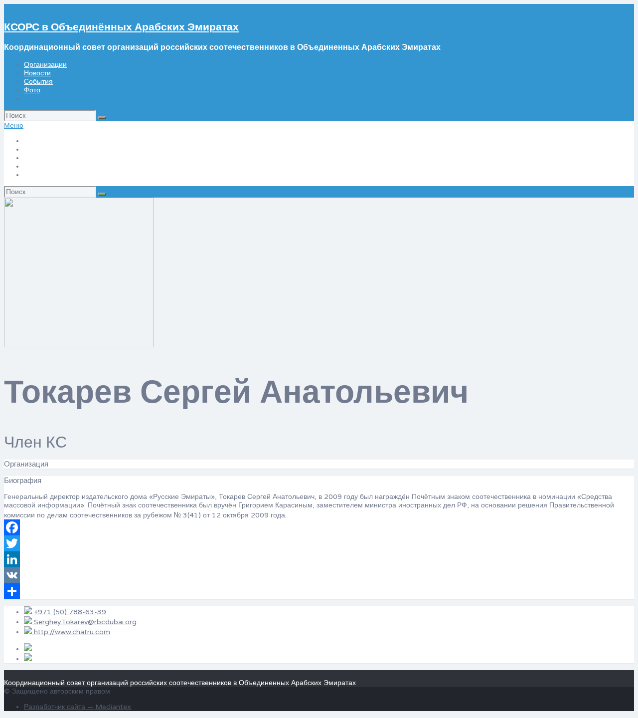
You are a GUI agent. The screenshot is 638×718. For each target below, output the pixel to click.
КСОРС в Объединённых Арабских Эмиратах (121, 27)
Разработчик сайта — (59, 707)
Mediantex (113, 707)
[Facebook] (319, 527)
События (38, 81)
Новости (37, 73)
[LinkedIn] (319, 559)
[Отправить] (319, 591)
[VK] (319, 575)
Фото (32, 90)
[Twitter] (319, 543)
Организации (45, 64)
